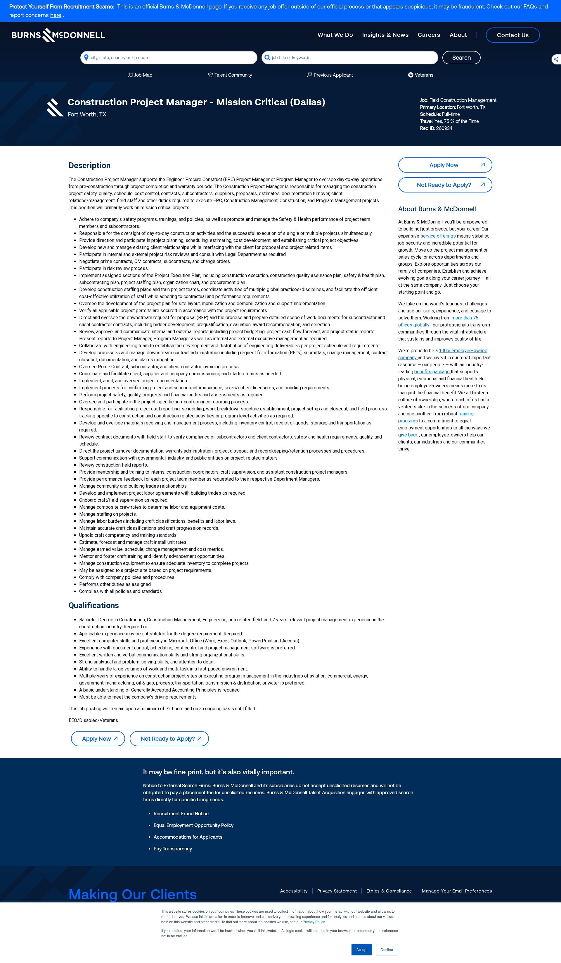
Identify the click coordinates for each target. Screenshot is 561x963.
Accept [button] (361, 949)
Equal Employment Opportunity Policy (193, 825)
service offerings (438, 236)
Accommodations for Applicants (188, 837)
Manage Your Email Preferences (457, 890)
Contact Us (513, 35)
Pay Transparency (173, 848)
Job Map (143, 75)
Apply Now (98, 738)
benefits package (432, 371)
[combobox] (168, 57)
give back (408, 435)
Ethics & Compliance (389, 890)
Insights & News (385, 34)
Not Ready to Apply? (169, 738)
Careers (429, 34)
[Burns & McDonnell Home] (58, 35)
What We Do (335, 34)
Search (461, 57)
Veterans (424, 75)
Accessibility (294, 890)
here (55, 15)
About (458, 34)
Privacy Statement (337, 890)
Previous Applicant (333, 75)
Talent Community (233, 75)
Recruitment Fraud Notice (181, 813)
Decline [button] (387, 949)
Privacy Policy (314, 921)
